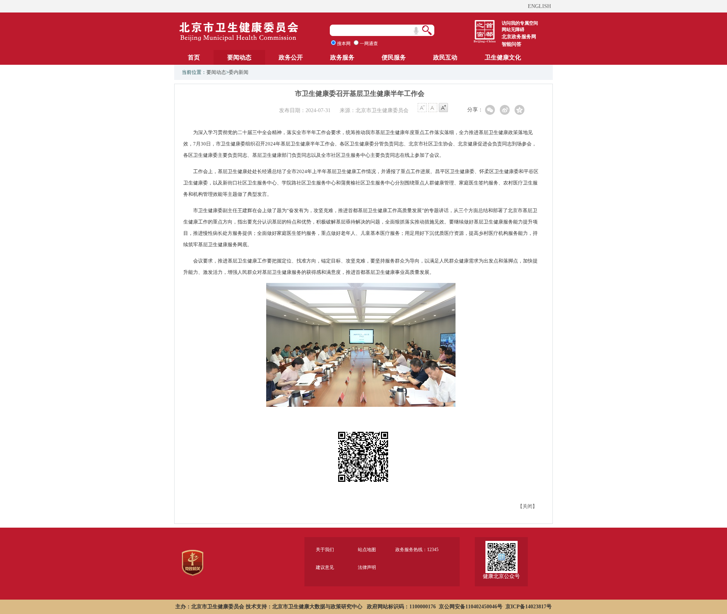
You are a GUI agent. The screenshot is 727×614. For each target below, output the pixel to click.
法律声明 (367, 567)
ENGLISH (539, 6)
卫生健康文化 (503, 57)
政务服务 (342, 57)
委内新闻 (238, 72)
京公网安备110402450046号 (470, 606)
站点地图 (367, 549)
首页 (194, 57)
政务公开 (291, 57)
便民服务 (394, 57)
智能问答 (511, 44)
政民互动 (445, 57)
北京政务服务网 (519, 36)
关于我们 (325, 549)
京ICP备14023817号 (528, 606)
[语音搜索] (416, 30)
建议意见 (325, 567)
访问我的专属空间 (520, 23)
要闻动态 (239, 57)
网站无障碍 (513, 29)
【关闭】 (527, 506)
